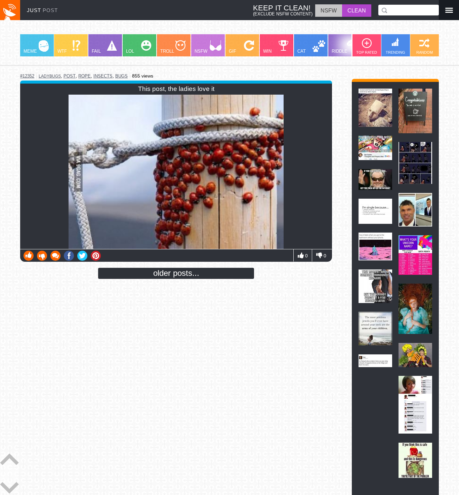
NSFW (201, 51)
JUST (42, 10)
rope (84, 76)
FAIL (96, 51)
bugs (121, 76)
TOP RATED (366, 52)
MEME (30, 51)
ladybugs (50, 76)
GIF (232, 51)
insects (103, 76)
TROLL (167, 51)
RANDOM (424, 52)
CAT (301, 51)
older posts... (176, 273)
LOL (130, 51)
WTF (62, 51)
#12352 (27, 76)
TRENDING (395, 52)
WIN (267, 51)
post (70, 76)
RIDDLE (339, 51)
